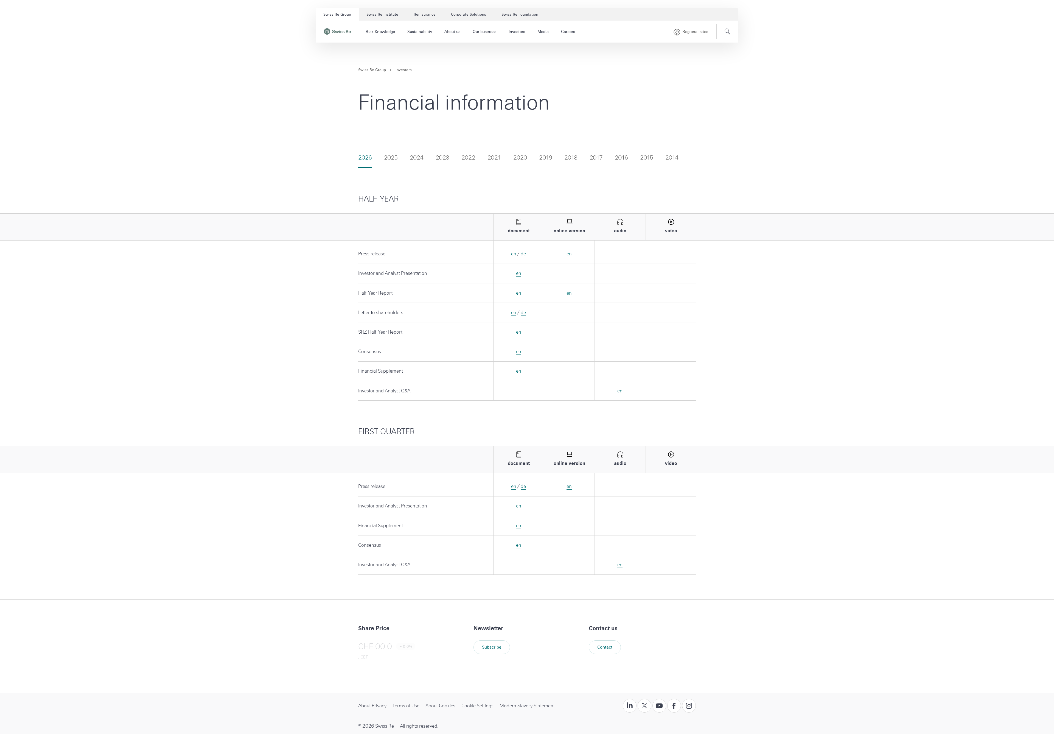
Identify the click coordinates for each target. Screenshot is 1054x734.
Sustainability (419, 31)
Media (543, 31)
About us (452, 31)
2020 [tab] (520, 157)
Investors (517, 31)
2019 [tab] (545, 157)
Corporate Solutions (468, 14)
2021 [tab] (494, 157)
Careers (568, 31)
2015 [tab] (646, 157)
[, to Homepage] (337, 32)
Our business (484, 31)
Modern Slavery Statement (527, 706)
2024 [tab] (417, 157)
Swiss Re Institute (382, 14)
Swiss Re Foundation (519, 14)
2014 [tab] (672, 157)
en (513, 254)
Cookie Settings (477, 706)
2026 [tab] (365, 157)
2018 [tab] (571, 157)
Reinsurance (425, 14)
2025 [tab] (391, 157)
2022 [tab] (468, 157)
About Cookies (440, 706)
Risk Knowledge (380, 31)
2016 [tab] (621, 157)
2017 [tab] (596, 157)
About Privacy (372, 706)
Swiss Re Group (337, 14)
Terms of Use (406, 706)
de (523, 254)
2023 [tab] (442, 157)
